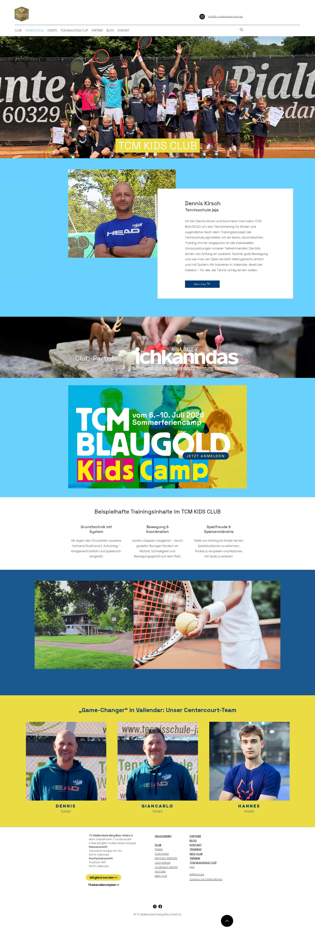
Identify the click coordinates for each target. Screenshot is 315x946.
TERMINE (195, 858)
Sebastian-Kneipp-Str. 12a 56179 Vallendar (105, 850)
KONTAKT (196, 845)
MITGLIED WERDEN (166, 858)
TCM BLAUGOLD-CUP (203, 863)
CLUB (158, 845)
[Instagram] (202, 16)
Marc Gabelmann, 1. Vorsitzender (111, 837)
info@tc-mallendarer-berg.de (116, 843)
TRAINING (195, 849)
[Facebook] (160, 906)
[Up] (227, 921)
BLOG (193, 840)
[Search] (241, 29)
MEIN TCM (161, 876)
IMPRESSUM (197, 874)
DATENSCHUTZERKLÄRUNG (206, 879)
